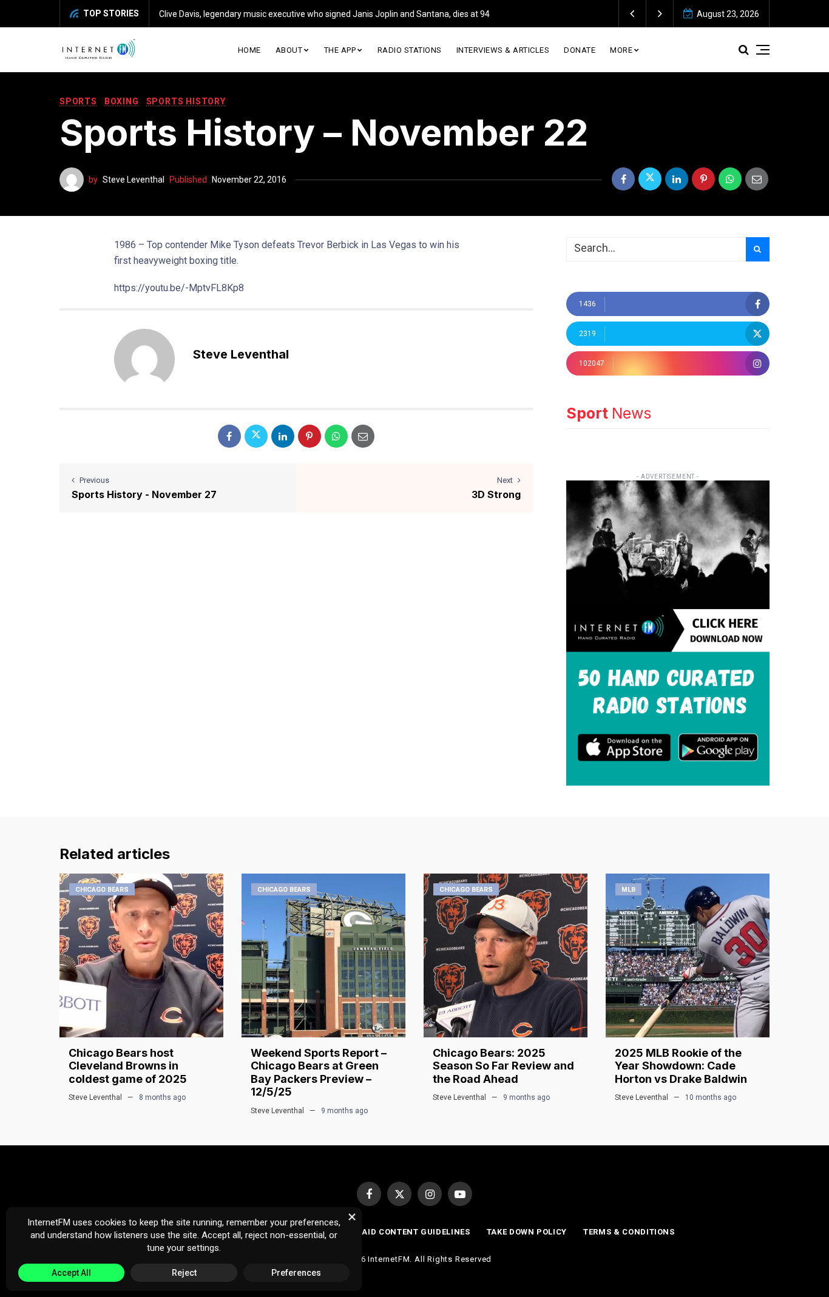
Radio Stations (409, 50)
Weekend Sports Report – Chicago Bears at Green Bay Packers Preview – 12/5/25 (319, 1072)
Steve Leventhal (133, 179)
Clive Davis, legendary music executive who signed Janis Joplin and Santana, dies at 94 (324, 14)
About (289, 50)
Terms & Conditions (629, 1231)
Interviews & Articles (503, 50)
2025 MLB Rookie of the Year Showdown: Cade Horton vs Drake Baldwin (681, 1065)
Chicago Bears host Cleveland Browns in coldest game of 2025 (128, 1065)
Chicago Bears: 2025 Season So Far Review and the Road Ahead (503, 1065)
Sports (78, 101)
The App (340, 50)
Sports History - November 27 (144, 494)
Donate (579, 50)
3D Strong (496, 494)
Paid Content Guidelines (413, 1231)
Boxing (121, 101)
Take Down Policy (527, 1231)
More (621, 50)
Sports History (186, 101)
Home (249, 50)
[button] (632, 13)
